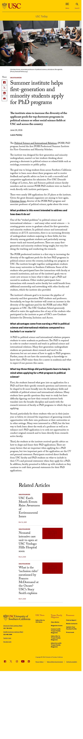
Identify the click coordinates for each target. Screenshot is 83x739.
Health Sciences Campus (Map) (13, 632)
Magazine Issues (56, 625)
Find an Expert (71, 620)
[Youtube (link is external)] (22, 661)
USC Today (42, 16)
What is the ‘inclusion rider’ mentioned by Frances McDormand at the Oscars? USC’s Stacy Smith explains (29, 580)
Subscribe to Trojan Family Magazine (55, 638)
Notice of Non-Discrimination (55, 662)
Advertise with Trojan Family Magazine (56, 645)
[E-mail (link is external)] (4, 98)
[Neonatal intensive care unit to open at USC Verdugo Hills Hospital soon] (52, 533)
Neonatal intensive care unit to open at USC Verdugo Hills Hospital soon (28, 542)
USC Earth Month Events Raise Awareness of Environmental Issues (29, 508)
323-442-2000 (7, 634)
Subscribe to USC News (40, 621)
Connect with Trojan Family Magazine (55, 631)
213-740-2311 (7, 628)
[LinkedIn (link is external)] (4, 93)
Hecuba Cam (7, 642)
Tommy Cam (7, 638)
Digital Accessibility (71, 662)
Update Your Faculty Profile (71, 628)
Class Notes (55, 622)
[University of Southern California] (11, 6)
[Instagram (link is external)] (16, 661)
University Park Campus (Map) (12, 626)
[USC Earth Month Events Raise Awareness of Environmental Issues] (52, 499)
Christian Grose (18, 201)
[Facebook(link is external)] (4, 82)
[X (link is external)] (4, 87)
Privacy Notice (39, 662)
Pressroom (70, 632)
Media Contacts (71, 624)
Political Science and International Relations (35, 143)
